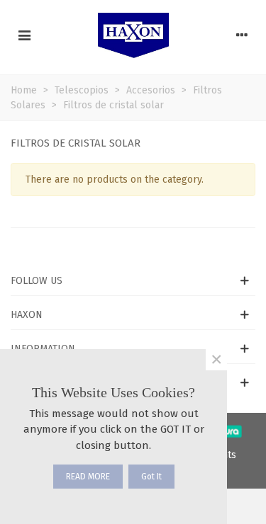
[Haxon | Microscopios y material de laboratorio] (133, 35)
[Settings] (241, 35)
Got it (151, 477)
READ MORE (88, 477)
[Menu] (24, 35)
